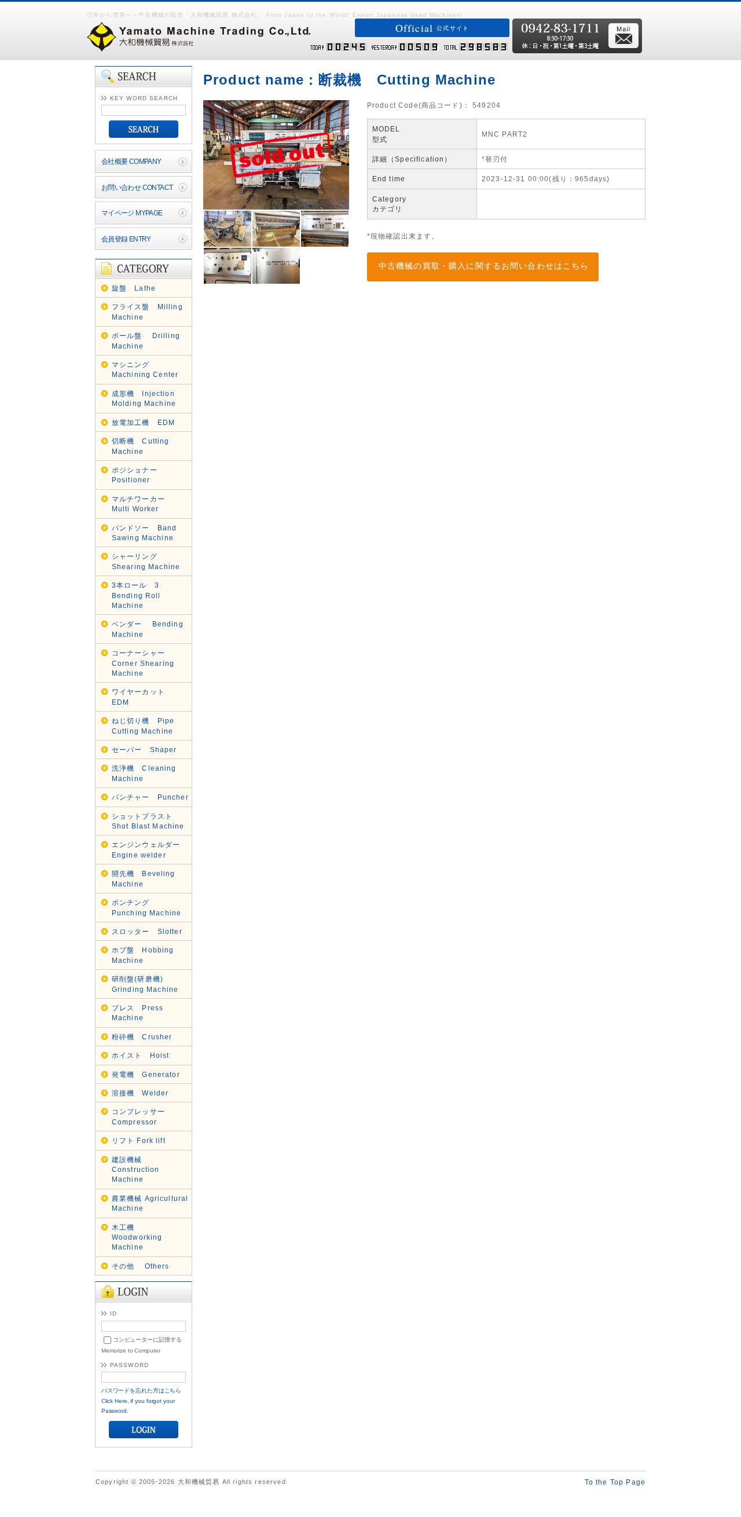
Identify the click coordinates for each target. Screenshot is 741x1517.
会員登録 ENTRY (126, 239)
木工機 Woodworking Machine (137, 1237)
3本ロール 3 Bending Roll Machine (136, 595)
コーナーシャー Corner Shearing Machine (143, 663)
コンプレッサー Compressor (142, 1116)
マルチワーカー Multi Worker (142, 503)
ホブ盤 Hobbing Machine (143, 954)
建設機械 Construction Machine (136, 1169)
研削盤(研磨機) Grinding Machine (145, 983)
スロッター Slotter (147, 931)
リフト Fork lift (139, 1140)
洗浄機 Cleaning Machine (144, 773)
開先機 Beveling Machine (143, 878)
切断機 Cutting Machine (141, 446)
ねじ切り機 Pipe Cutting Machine (143, 725)
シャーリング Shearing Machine (146, 561)
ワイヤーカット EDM (142, 696)
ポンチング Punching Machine (147, 907)
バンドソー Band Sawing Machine (144, 532)
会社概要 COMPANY (131, 161)
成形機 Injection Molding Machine (144, 398)
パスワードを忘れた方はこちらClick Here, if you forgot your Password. (141, 1400)
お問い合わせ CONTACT (137, 187)
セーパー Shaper (144, 749)
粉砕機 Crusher (142, 1036)
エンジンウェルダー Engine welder (150, 849)
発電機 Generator (146, 1074)
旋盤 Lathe (134, 288)
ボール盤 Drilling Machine (146, 340)
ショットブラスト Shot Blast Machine (148, 821)
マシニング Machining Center (145, 369)
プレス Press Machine (137, 1012)
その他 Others (141, 1266)
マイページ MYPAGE (132, 213)
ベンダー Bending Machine (148, 628)
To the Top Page (615, 1482)
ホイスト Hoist (141, 1055)
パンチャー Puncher (150, 797)
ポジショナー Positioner (138, 474)
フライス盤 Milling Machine (147, 311)
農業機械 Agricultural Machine (150, 1203)
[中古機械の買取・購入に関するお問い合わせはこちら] (472, 257)
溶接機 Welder (140, 1093)
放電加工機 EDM (143, 422)
